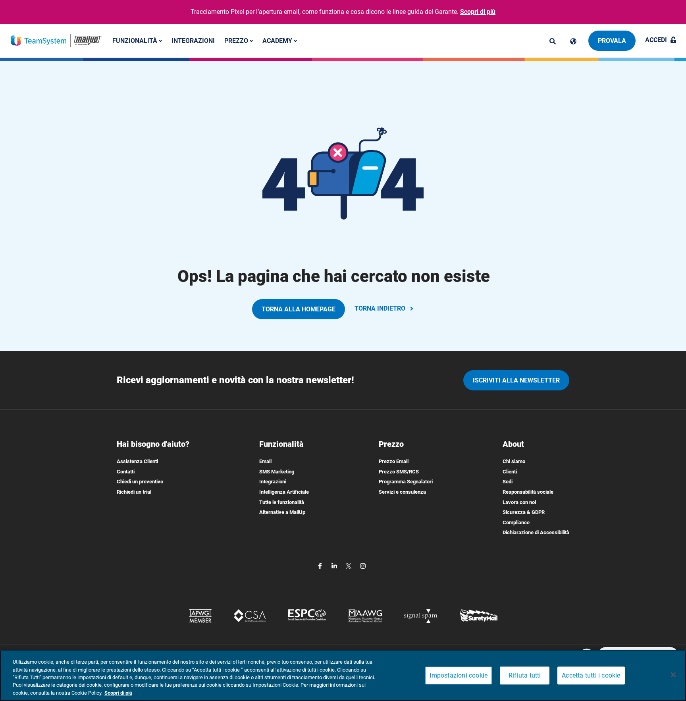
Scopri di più (477, 11)
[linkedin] (335, 565)
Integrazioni (193, 40)
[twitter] (349, 565)
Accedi (656, 40)
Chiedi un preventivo (140, 482)
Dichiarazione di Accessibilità (536, 532)
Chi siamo (514, 461)
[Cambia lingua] (573, 41)
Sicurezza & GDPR (524, 512)
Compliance (516, 522)
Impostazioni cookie (459, 676)
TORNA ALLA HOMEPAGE (298, 309)
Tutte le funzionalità (281, 502)
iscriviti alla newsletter (516, 380)
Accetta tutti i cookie (591, 676)
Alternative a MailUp (282, 512)
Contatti (126, 472)
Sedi (508, 482)
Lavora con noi (519, 502)
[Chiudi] (673, 675)
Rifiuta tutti (525, 676)
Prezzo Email (394, 461)
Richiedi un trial (134, 492)
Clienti (510, 472)
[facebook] (321, 565)
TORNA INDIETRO (380, 308)
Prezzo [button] (237, 40)
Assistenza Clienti (137, 461)
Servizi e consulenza (402, 492)
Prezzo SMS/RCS (399, 472)
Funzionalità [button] (135, 40)
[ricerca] (552, 41)
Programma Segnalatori (406, 482)
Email (265, 461)
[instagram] (363, 565)
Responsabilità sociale (528, 492)
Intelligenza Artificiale (284, 492)
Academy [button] (278, 40)
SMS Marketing (276, 472)
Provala (612, 40)
